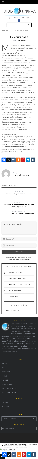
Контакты (5, 402)
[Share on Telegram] (28, 160)
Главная (5, 31)
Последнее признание (17, 278)
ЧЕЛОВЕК (5, 380)
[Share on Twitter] (8, 160)
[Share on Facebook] (4, 160)
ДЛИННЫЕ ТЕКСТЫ (9, 388)
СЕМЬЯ (13, 31)
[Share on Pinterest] (23, 160)
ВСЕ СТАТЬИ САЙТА (9, 392)
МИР (3, 368)
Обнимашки (13, 296)
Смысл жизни (7, 384)
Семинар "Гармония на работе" (19, 194)
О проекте (5, 406)
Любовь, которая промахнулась (21, 284)
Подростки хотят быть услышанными (19, 212)
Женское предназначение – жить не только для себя (19, 204)
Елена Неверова (21, 40)
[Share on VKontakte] (13, 160)
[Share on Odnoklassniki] (18, 160)
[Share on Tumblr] (33, 160)
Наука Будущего (15, 290)
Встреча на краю (15, 272)
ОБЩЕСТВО (6, 372)
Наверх (17, 439)
